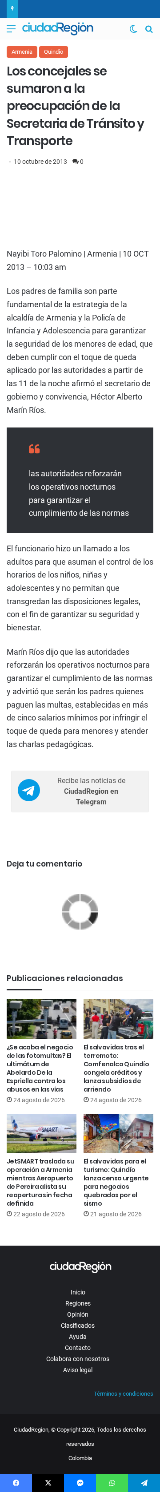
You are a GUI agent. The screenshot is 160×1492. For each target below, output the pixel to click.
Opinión (77, 1314)
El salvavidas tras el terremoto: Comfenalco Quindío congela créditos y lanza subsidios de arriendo (116, 1068)
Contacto (78, 1347)
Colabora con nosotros (77, 1358)
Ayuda (78, 1336)
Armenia (22, 51)
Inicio (78, 1292)
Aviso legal (77, 1369)
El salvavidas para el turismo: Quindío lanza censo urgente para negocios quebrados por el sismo (116, 1182)
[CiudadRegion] (57, 29)
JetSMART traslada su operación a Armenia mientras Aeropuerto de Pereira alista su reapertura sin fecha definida (40, 1182)
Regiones (78, 1303)
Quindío (53, 51)
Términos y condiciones (123, 1393)
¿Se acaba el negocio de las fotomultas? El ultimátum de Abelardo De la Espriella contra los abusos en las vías (40, 1068)
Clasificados (78, 1325)
